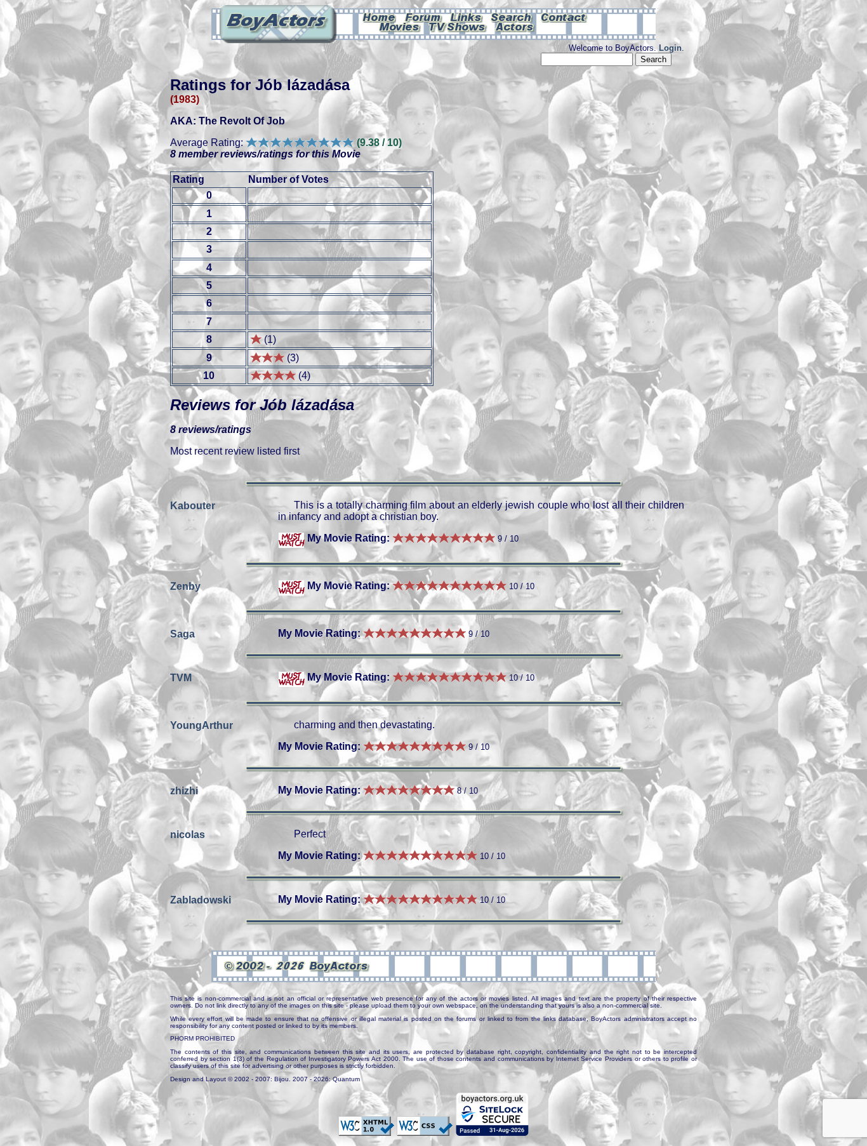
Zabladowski (200, 899)
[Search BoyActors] (512, 16)
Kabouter (192, 505)
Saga (182, 633)
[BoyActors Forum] (423, 16)
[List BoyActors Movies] (399, 26)
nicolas (187, 834)
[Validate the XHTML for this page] (366, 1129)
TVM (181, 677)
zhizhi (184, 790)
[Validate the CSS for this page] (425, 1129)
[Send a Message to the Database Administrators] (564, 16)
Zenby (185, 585)
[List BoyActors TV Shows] (458, 26)
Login (670, 48)
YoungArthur (201, 724)
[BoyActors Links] (466, 16)
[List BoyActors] (515, 26)
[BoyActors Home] (379, 16)
